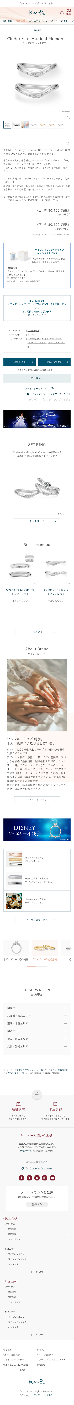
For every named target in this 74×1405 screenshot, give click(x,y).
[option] (37, 83)
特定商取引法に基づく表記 (15, 1365)
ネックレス (13, 1264)
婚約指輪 (7, 21)
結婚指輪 (20, 21)
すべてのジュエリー (17, 1254)
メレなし (31, 335)
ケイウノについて (37, 799)
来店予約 (55, 1109)
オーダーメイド (59, 21)
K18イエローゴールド (52, 339)
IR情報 (40, 1350)
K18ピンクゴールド (37, 343)
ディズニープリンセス (59, 394)
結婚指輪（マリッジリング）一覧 (29, 1070)
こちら (45, 1162)
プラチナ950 (34, 339)
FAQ (22, 1370)
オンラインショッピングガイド (51, 1360)
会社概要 (7, 1350)
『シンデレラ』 (39, 394)
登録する (37, 1204)
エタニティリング (38, 21)
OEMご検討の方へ (12, 1355)
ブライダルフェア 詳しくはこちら (36, 3)
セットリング (37, 521)
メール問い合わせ (40, 1135)
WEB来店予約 (54, 362)
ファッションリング (17, 1259)
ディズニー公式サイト (44, 1395)
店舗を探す (20, 362)
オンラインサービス (33, 389)
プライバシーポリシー (13, 1360)
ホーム (6, 1070)
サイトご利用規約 (45, 1355)
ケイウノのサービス (37, 920)
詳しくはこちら (36, 315)
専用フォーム (26, 1151)
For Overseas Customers (38, 1168)
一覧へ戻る (37, 30)
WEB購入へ (37, 378)
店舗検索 (18, 1109)
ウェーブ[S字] (34, 330)
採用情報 (41, 1365)
